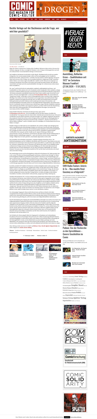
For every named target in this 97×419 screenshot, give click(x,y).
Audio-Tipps (66, 146)
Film (32, 19)
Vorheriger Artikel (29, 235)
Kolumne (41, 19)
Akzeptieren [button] (67, 417)
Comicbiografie (78, 279)
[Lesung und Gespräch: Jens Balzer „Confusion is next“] (67, 258)
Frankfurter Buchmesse (20, 230)
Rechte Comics (44, 230)
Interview (22, 19)
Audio (57, 19)
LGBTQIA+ (82, 288)
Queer (84, 292)
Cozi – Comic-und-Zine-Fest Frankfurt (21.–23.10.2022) (28, 254)
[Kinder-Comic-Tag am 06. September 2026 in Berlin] (67, 100)
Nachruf (79, 290)
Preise (82, 292)
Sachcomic (75, 295)
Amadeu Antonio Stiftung (25, 227)
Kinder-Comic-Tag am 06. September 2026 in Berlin (79, 98)
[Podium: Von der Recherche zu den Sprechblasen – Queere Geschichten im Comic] (75, 225)
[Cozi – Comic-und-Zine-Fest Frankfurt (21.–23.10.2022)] (29, 250)
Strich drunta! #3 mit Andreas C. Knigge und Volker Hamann (78, 191)
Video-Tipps (66, 208)
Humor (69, 288)
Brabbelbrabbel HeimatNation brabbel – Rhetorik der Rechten (14, 255)
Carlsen (65, 279)
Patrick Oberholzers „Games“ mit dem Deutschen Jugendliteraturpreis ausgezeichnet (53, 256)
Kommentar (47, 19)
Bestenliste (63, 19)
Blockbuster (85, 276)
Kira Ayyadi (14, 66)
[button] (61, 9)
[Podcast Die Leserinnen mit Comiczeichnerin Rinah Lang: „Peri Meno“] (67, 200)
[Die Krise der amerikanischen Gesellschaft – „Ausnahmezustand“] (42, 250)
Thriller (73, 300)
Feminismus (80, 282)
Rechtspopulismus (14, 232)
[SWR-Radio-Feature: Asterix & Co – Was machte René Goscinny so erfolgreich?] (75, 163)
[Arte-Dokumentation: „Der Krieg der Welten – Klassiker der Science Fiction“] (67, 251)
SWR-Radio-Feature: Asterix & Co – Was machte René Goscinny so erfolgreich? (75, 169)
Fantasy (76, 283)
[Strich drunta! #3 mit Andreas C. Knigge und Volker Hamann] (67, 193)
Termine (24, 251)
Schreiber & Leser (81, 295)
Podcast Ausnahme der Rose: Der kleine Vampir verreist (79, 183)
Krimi (79, 288)
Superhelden (67, 301)
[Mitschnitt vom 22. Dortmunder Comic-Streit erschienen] (67, 265)
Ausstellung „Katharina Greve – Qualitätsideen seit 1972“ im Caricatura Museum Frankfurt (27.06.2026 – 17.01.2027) (74, 80)
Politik (78, 292)
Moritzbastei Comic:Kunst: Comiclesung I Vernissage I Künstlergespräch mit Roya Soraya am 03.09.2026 (79, 107)
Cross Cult (73, 281)
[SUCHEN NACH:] (80, 22)
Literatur (65, 290)
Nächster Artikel (41, 235)
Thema (16, 19)
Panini (74, 292)
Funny (84, 282)
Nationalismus (36, 230)
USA (75, 300)
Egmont (72, 282)
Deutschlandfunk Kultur (40, 94)
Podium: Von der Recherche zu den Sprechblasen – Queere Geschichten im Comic (75, 232)
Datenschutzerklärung (75, 417)
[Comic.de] (22, 9)
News (28, 19)
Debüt (81, 280)
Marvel (73, 290)
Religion (64, 295)
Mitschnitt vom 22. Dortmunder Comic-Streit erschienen (78, 263)
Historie (85, 285)
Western (78, 300)
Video (53, 19)
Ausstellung (71, 276)
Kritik (12, 19)
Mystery (76, 290)
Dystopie (83, 281)
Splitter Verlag (80, 298)
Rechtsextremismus (52, 230)
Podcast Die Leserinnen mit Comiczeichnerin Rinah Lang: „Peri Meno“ (79, 199)
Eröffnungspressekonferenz (17, 113)
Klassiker (75, 288)
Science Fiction (68, 298)
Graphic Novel (77, 285)
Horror (65, 288)
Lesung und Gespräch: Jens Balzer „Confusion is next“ (79, 256)
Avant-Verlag (78, 276)
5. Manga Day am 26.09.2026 (78, 113)
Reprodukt (69, 295)
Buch (36, 19)
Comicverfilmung (66, 281)
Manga (69, 290)
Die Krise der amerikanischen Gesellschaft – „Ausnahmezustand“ (40, 255)
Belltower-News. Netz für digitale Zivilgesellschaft (45, 226)
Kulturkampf (29, 230)
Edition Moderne (66, 282)
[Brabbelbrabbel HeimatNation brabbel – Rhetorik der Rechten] (15, 250)
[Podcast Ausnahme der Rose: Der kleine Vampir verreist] (67, 186)
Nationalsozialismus (67, 292)
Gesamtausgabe (67, 285)
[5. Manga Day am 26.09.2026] (67, 116)
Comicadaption (71, 279)
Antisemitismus (65, 276)
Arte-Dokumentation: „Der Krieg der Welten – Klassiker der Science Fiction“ (79, 250)
